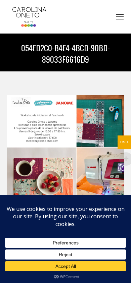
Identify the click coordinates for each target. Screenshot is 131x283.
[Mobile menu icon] (120, 16)
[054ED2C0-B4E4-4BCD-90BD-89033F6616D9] (65, 153)
